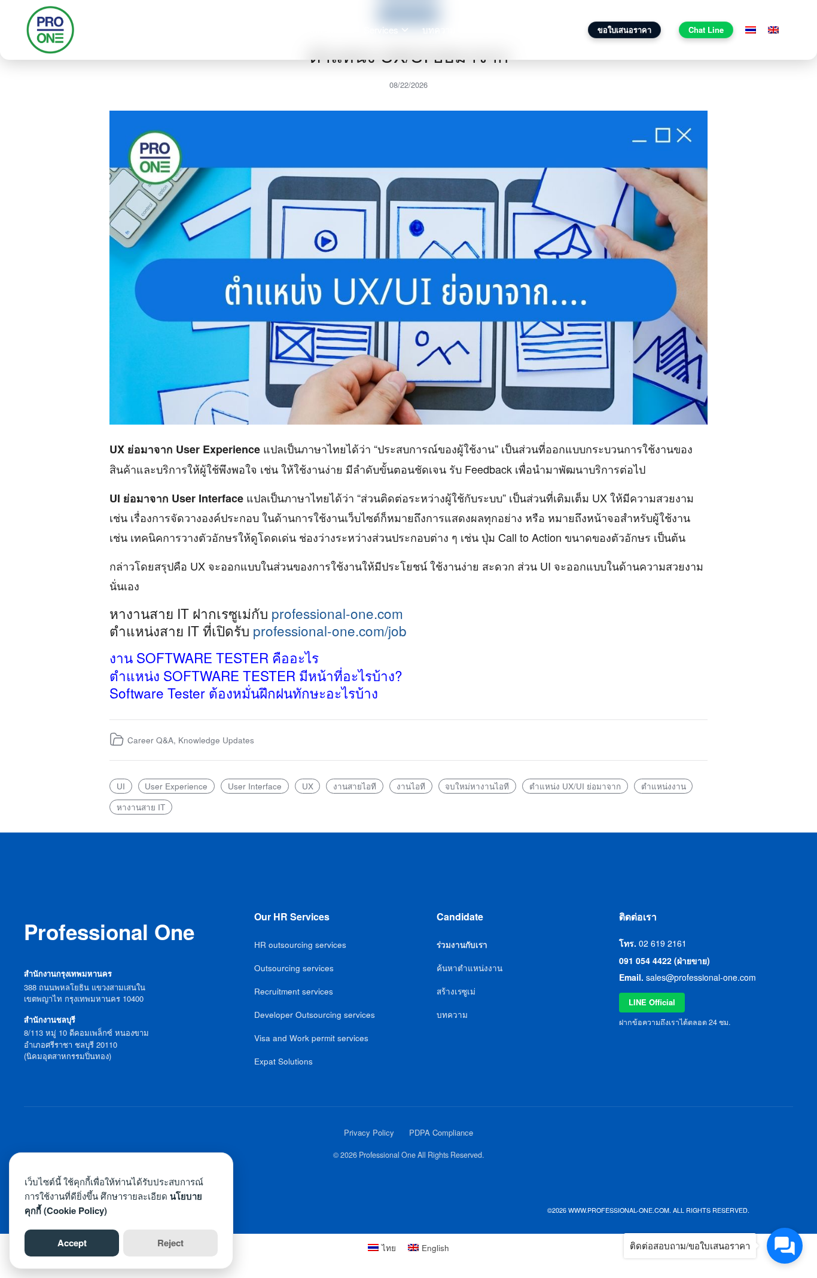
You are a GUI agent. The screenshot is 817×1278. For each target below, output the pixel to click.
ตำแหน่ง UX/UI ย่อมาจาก (575, 786)
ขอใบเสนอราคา (624, 29)
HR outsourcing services (300, 944)
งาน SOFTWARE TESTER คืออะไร (214, 657)
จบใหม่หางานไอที (477, 786)
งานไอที (411, 786)
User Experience (176, 786)
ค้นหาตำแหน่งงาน (469, 968)
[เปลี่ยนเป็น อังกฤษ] (773, 30)
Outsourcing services (294, 968)
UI (121, 786)
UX (307, 786)
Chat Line (706, 29)
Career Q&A (150, 740)
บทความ (439, 29)
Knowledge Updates (216, 740)
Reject (170, 1242)
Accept (72, 1242)
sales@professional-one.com (701, 977)
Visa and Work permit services (311, 1038)
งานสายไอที (354, 786)
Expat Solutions (283, 1061)
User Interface (255, 786)
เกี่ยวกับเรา (330, 29)
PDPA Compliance (441, 1132)
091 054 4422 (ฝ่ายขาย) (664, 960)
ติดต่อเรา (552, 29)
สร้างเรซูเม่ (456, 991)
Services (381, 29)
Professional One (134, 29)
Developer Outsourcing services (314, 1014)
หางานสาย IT (141, 807)
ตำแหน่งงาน (663, 786)
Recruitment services (293, 991)
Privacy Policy (369, 1132)
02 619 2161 (663, 943)
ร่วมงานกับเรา (495, 29)
